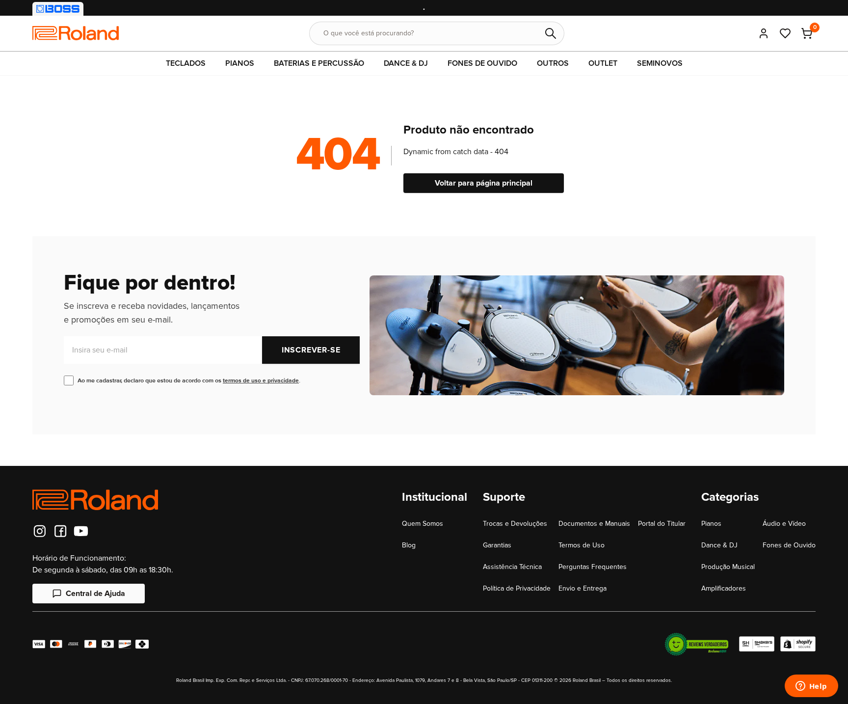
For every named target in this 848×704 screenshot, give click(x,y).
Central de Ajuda (95, 593)
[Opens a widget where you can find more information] (811, 687)
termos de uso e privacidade (261, 380)
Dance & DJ (719, 545)
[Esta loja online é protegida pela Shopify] (798, 644)
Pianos (711, 523)
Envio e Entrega (582, 588)
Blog (409, 545)
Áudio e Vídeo (784, 523)
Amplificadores (723, 588)
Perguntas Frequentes (592, 567)
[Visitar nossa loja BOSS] (57, 9)
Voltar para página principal (483, 183)
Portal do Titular (662, 523)
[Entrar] (763, 33)
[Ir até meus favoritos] (785, 33)
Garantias (497, 545)
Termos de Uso (581, 545)
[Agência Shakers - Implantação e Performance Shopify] (756, 644)
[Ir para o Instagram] (39, 531)
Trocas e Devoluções (515, 523)
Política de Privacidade (517, 588)
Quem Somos (422, 523)
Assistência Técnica (512, 567)
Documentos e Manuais (594, 523)
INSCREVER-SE (311, 350)
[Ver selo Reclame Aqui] (696, 644)
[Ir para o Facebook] (60, 531)
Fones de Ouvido (789, 545)
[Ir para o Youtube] (81, 531)
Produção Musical (728, 567)
